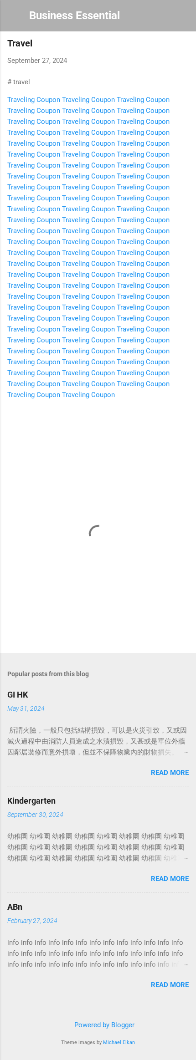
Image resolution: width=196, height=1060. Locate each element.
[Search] (183, 18)
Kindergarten (31, 800)
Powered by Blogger (103, 1025)
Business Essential (74, 15)
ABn (14, 907)
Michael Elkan (119, 1042)
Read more (170, 773)
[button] (183, 44)
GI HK (17, 694)
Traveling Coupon (33, 100)
